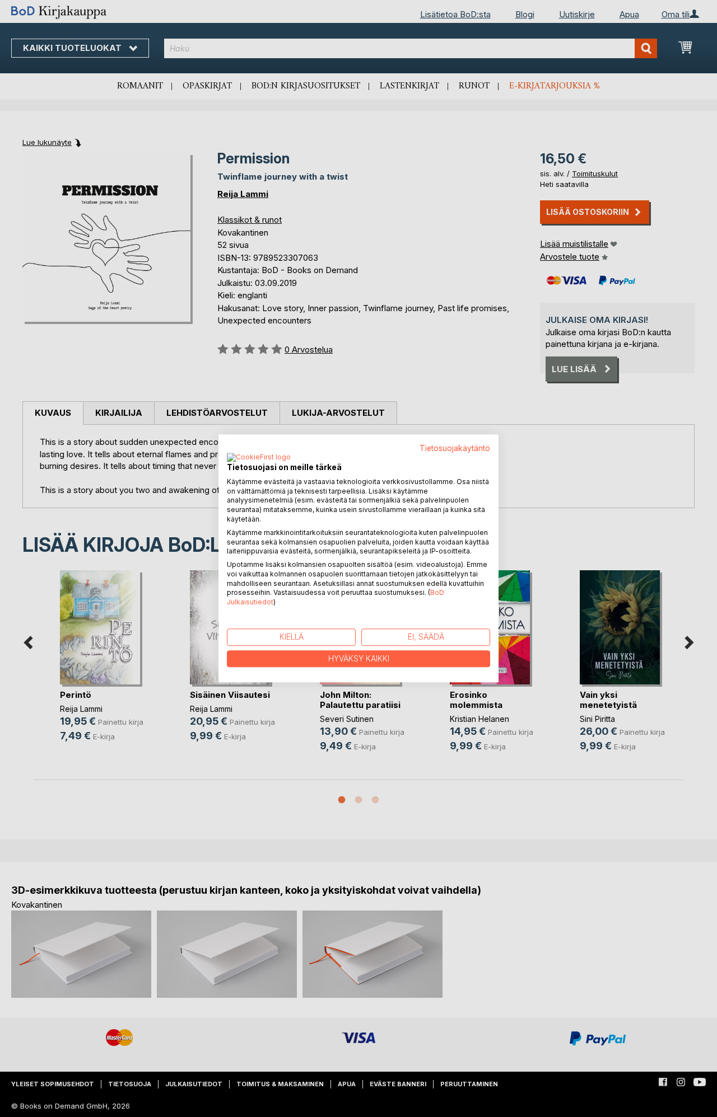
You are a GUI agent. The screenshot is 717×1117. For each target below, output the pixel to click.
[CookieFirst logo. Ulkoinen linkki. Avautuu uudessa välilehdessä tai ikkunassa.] (259, 458)
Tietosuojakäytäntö (455, 448)
